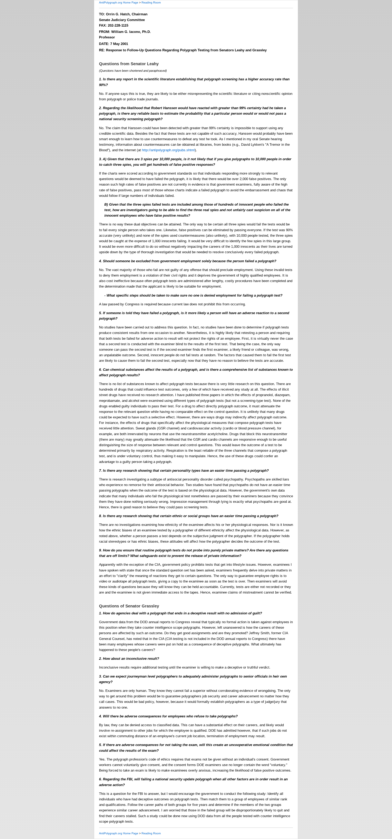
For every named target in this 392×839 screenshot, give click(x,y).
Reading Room (151, 2)
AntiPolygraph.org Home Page (118, 2)
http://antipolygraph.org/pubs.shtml (168, 150)
